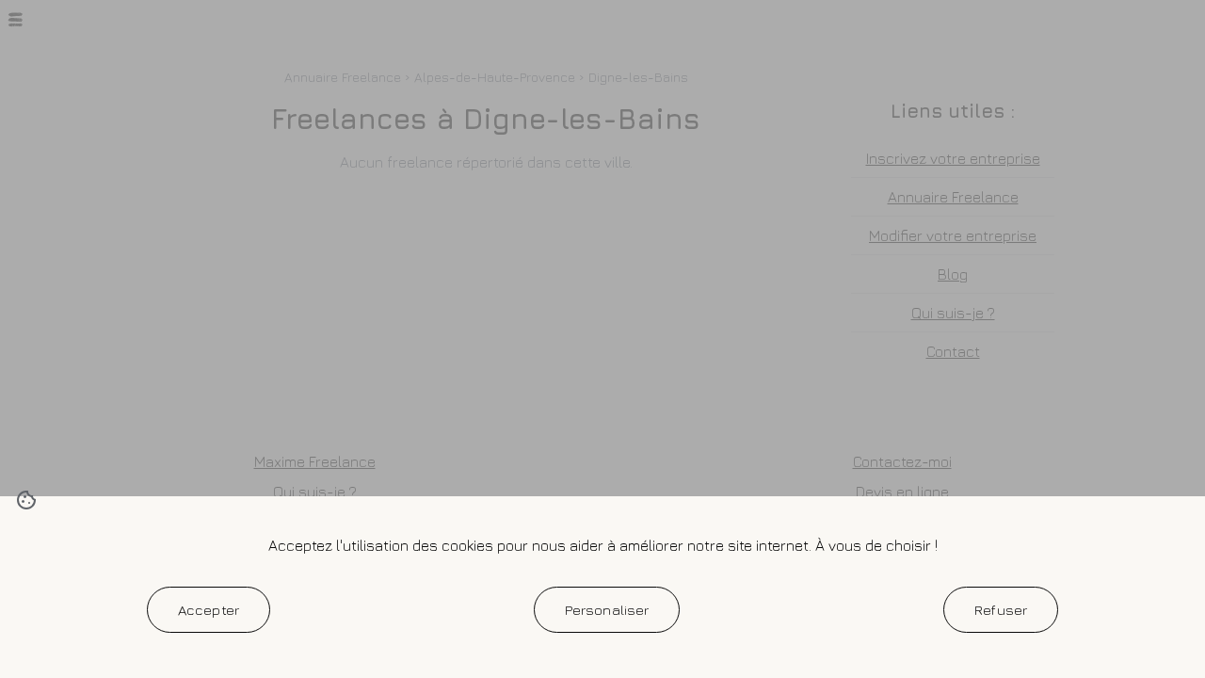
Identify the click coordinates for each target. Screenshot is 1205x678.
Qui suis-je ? (953, 312)
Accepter (208, 609)
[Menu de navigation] (15, 19)
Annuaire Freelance (342, 77)
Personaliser (607, 609)
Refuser (1000, 609)
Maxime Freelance (315, 461)
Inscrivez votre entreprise (953, 158)
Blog (953, 274)
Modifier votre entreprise (952, 235)
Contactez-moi (902, 461)
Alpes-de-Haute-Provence (494, 77)
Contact (953, 351)
